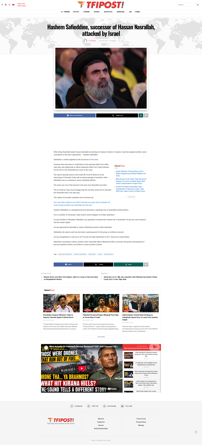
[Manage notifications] (196, 432)
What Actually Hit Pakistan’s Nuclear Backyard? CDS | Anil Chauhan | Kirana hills (151, 348)
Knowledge (120, 12)
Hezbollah (92, 254)
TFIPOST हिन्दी (21, 4)
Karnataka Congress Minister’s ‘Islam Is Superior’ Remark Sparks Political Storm (58, 316)
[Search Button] (198, 5)
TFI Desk (93, 41)
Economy (86, 12)
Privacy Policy (141, 422)
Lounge (137, 12)
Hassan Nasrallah (80, 254)
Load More (131, 197)
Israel (100, 254)
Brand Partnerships (101, 428)
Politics (76, 12)
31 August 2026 (49, 320)
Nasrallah (94, 160)
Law (130, 12)
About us (101, 419)
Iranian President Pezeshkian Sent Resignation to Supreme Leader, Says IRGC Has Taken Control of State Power (130, 189)
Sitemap (141, 425)
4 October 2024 (103, 41)
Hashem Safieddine (65, 254)
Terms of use (141, 419)
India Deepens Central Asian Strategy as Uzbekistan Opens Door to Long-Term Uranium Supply (140, 317)
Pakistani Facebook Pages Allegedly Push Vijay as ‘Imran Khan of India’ (101, 316)
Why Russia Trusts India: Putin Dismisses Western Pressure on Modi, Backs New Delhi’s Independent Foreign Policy (131, 181)
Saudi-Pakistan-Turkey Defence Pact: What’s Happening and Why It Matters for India (131, 173)
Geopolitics (108, 12)
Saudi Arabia (108, 254)
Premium (67, 12)
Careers (101, 425)
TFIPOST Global (21, 6)
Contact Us (101, 422)
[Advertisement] (101, 136)
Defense (96, 12)
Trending (113, 41)
